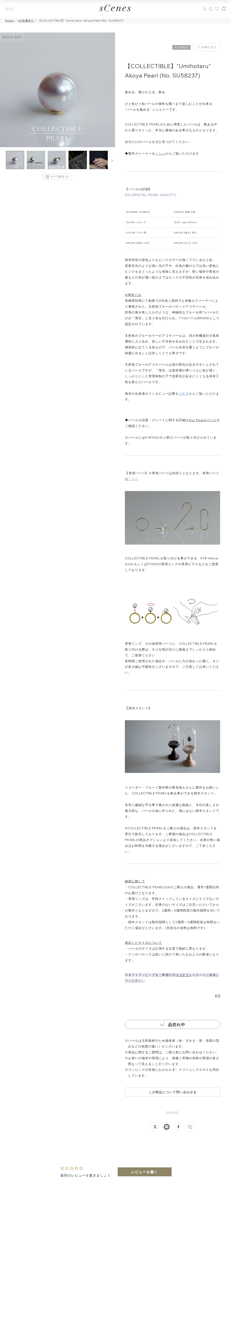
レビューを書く (144, 1172)
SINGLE (181, 47)
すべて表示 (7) (59, 176)
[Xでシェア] (154, 1126)
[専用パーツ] (172, 543)
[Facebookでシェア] (178, 1126)
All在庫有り (26, 20)
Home (9, 20)
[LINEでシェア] (166, 1126)
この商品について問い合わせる (173, 1092)
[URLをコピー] (190, 1126)
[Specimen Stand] (172, 773)
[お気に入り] (217, 9)
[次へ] (112, 160)
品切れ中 (176, 1024)
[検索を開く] (211, 9)
